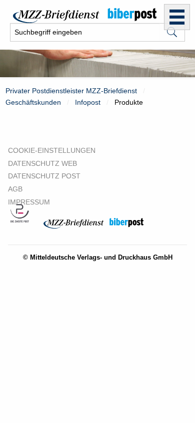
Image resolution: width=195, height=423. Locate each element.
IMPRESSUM (29, 202)
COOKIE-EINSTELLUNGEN (52, 150)
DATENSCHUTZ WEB (42, 163)
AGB (15, 189)
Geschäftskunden (33, 102)
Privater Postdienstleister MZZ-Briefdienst (71, 91)
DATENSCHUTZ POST (44, 176)
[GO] (172, 32)
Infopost (87, 102)
